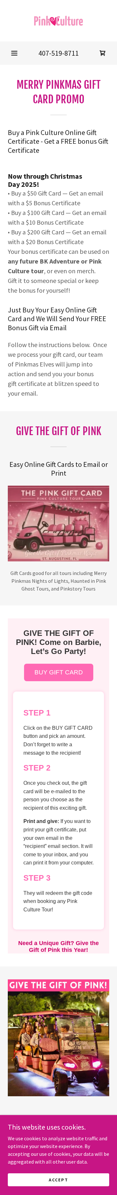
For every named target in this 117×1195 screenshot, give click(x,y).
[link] (58, 21)
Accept (58, 1179)
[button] (14, 53)
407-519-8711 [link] (58, 53)
